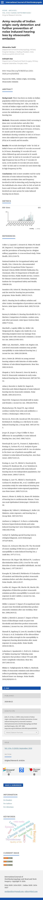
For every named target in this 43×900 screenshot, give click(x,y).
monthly (31, 228)
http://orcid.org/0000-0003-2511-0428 (13, 54)
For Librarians (8, 807)
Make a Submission (13, 785)
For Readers (7, 800)
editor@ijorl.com (31, 891)
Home (4, 10)
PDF (7, 688)
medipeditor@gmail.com (14, 891)
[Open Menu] (2, 2)
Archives (13, 10)
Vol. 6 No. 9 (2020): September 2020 (16, 13)
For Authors (7, 803)
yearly (38, 228)
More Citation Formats (14, 732)
